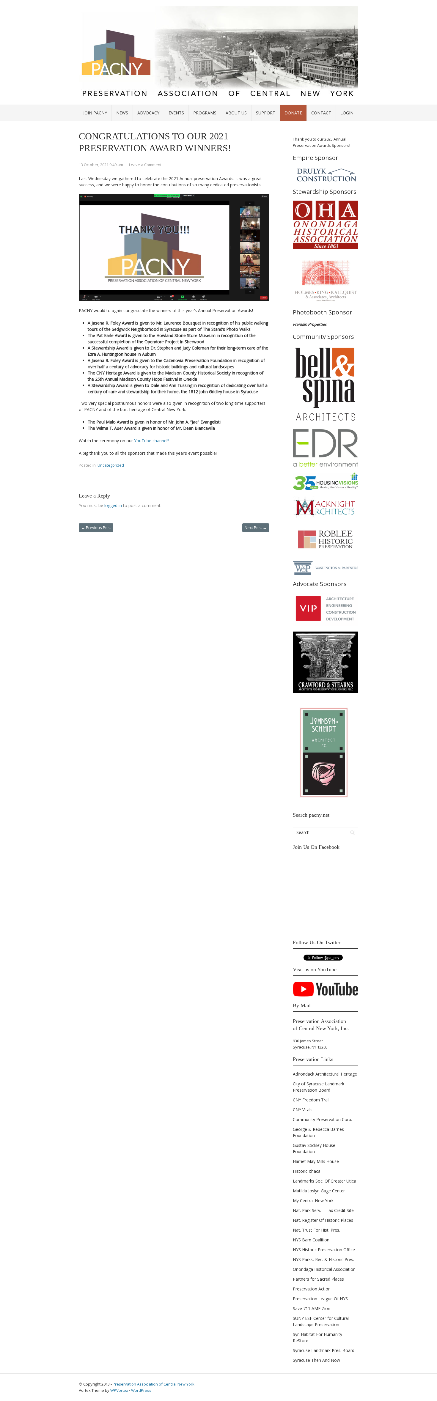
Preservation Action (312, 1289)
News (122, 113)
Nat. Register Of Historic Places (323, 1220)
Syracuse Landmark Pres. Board (323, 1350)
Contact (321, 113)
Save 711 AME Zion (311, 1308)
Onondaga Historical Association (324, 1269)
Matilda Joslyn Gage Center (319, 1191)
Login (346, 113)
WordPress (141, 1390)
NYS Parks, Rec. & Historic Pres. (323, 1259)
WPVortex (119, 1390)
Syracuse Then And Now (316, 1360)
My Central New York (313, 1200)
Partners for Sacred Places (318, 1279)
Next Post (256, 527)
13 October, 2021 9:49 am (101, 164)
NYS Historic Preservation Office (324, 1249)
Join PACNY (95, 113)
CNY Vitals (302, 1109)
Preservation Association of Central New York (153, 1384)
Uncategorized (111, 465)
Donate (293, 113)
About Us (236, 113)
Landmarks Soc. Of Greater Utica (324, 1181)
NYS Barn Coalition (311, 1240)
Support (265, 113)
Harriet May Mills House (316, 1161)
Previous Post (96, 527)
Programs (204, 113)
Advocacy (148, 113)
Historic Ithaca (306, 1171)
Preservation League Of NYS (320, 1298)
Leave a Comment (145, 164)
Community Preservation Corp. (322, 1119)
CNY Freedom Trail (311, 1100)
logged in (113, 505)
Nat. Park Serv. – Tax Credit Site (323, 1210)
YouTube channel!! (151, 440)
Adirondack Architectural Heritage (325, 1074)
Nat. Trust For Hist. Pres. (316, 1230)
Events (176, 113)
